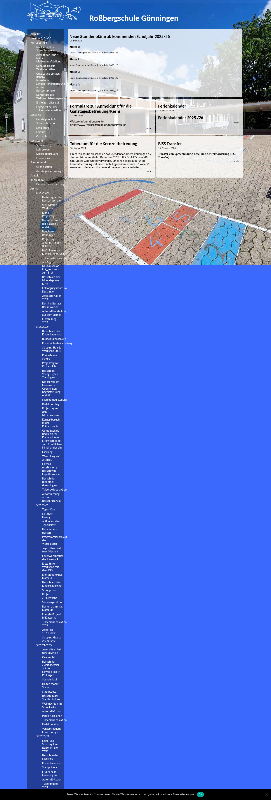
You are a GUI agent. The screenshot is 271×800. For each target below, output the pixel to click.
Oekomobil (48, 657)
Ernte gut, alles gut (47, 102)
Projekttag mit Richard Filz (50, 365)
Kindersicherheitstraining (53, 343)
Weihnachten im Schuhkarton (52, 705)
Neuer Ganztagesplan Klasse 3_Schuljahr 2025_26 (94, 78)
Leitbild (40, 132)
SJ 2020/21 (42, 736)
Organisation (44, 167)
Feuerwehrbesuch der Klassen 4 (52, 558)
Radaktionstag (50, 404)
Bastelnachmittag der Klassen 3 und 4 (52, 224)
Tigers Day (48, 509)
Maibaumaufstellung (53, 399)
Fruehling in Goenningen (49, 774)
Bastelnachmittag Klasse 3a (52, 608)
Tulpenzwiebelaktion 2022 (53, 624)
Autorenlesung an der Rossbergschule (51, 498)
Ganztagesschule (46, 119)
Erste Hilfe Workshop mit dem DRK (50, 567)
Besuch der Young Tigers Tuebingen (50, 374)
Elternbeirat (43, 158)
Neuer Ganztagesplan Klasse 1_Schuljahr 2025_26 (94, 53)
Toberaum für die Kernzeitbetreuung (103, 144)
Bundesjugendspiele (53, 339)
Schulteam (36, 140)
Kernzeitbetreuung (47, 154)
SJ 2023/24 (42, 326)
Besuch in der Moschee (50, 757)
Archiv (34, 188)
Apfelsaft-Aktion (51, 711)
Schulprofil (42, 128)
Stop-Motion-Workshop (50, 207)
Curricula (41, 136)
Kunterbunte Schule (49, 357)
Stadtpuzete (49, 691)
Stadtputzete (49, 767)
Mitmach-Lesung (48, 515)
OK (200, 794)
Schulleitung (43, 145)
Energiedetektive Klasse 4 (52, 576)
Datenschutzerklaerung (50, 184)
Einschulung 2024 (49, 321)
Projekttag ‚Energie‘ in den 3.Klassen (51, 243)
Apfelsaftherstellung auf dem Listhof (53, 313)
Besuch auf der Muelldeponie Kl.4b (51, 281)
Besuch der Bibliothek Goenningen (49, 482)
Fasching (47, 452)
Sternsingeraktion (52, 602)
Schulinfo (35, 114)
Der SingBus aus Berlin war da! (51, 305)
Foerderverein (38, 162)
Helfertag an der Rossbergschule (52, 199)
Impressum (37, 180)
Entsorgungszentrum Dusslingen (53, 290)
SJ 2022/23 (42, 505)
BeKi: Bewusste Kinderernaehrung (53, 252)
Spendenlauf (49, 679)
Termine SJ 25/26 (40, 38)
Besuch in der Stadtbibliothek (51, 698)
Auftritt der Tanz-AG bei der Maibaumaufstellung (48, 58)
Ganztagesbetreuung (48, 171)
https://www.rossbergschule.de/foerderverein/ (98, 125)
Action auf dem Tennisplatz (51, 523)
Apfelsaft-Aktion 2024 (51, 298)
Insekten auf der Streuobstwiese (46, 49)
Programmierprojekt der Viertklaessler (53, 540)
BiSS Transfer (170, 144)
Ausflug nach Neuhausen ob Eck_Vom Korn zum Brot (50, 267)
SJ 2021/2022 (44, 645)
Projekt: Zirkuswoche (49, 596)
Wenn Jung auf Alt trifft (51, 458)
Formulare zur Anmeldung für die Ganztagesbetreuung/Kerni (101, 109)
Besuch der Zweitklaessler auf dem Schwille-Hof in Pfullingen (51, 668)
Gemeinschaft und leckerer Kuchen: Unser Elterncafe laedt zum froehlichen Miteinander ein (52, 439)
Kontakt (34, 175)
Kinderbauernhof (52, 763)
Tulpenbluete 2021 (50, 786)
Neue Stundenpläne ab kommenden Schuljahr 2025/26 (120, 37)
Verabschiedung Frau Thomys (51, 730)
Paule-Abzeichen (52, 716)
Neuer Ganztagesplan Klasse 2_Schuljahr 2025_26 (94, 65)
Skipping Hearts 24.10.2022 (51, 639)
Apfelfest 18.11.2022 (48, 632)
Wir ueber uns (38, 42)
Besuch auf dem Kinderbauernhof (52, 333)
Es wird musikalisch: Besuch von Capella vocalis (51, 469)
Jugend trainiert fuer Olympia (51, 550)
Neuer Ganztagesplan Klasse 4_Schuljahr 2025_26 (94, 90)
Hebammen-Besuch (49, 531)
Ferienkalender (172, 106)
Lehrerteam (43, 149)
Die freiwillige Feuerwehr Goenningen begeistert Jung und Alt (51, 389)
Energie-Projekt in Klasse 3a (51, 616)
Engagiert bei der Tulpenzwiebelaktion (48, 109)
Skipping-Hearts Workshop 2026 (45, 68)
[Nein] (266, 794)
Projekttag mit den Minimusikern (50, 412)
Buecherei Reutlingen (48, 233)
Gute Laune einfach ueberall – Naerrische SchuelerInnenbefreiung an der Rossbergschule (50, 82)
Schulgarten (49, 590)
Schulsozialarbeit (46, 123)
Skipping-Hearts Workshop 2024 (51, 349)
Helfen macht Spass (50, 686)
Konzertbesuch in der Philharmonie (51, 423)
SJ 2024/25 (42, 193)
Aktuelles (35, 34)
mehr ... (149, 128)
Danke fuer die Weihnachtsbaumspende (50, 97)
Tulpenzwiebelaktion (53, 258)
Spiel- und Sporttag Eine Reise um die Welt (50, 746)
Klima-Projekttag (48, 214)
